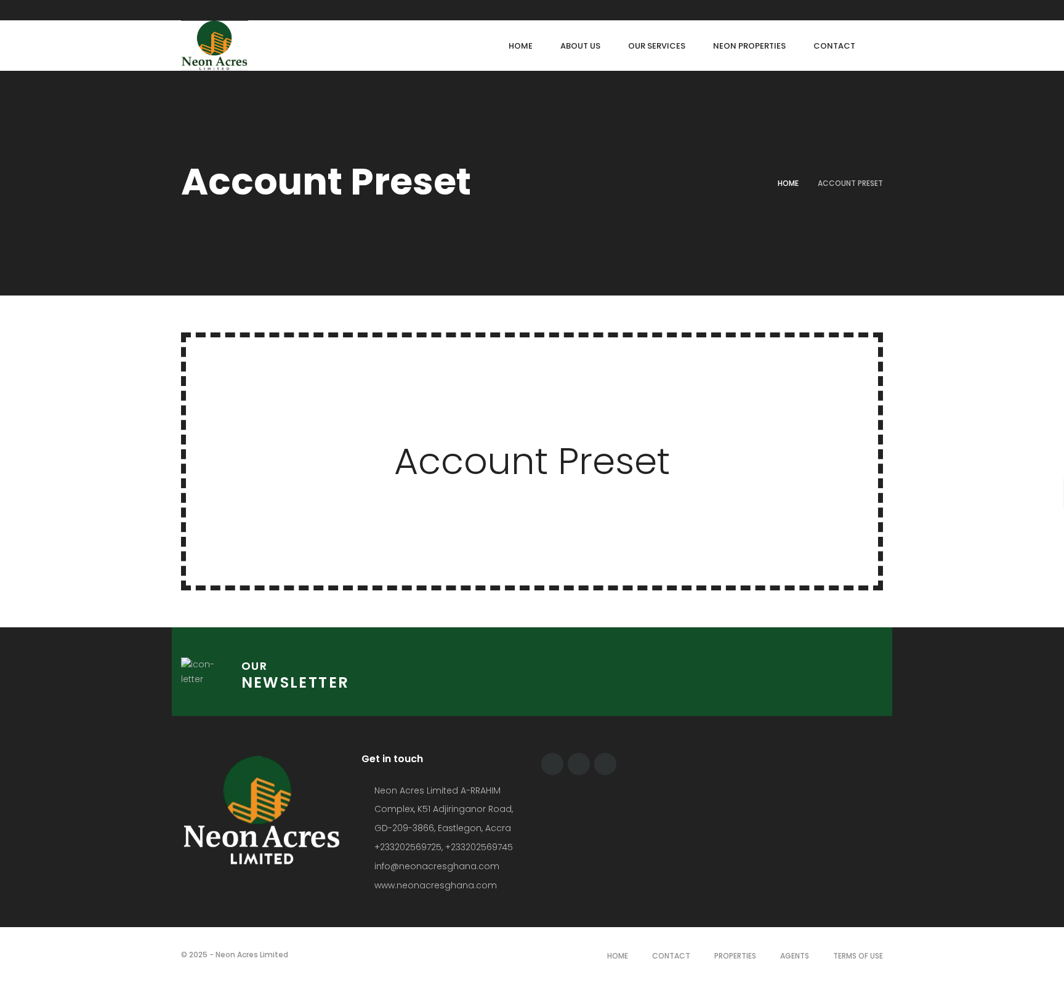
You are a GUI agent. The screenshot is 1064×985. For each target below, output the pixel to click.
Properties (735, 956)
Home (788, 183)
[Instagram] (880, 10)
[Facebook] (833, 10)
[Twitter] (856, 10)
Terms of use (858, 956)
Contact (671, 956)
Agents (794, 956)
